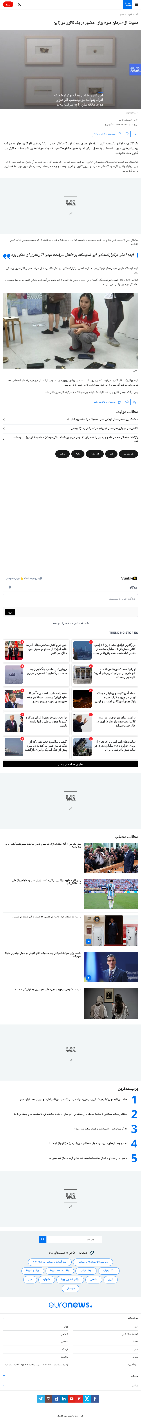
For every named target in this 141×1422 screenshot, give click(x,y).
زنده (8, 4)
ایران (110, 1279)
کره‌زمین (64, 1334)
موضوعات (133, 1318)
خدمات (134, 1376)
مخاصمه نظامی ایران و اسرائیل (93, 1262)
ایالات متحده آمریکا (59, 1271)
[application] (70, 69)
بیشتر (135, 1386)
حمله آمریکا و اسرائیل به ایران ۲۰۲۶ (50, 1262)
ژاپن (78, 454)
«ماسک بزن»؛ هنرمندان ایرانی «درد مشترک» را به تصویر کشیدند (102, 419)
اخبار (130, 14)
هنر (111, 454)
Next (135, 1342)
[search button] (42, 1239)
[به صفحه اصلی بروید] (127, 4)
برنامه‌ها (64, 1357)
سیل (30, 1279)
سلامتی (93, 1279)
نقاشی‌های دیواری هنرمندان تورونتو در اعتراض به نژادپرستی (104, 428)
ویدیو (135, 1357)
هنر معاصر (128, 454)
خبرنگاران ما (132, 1365)
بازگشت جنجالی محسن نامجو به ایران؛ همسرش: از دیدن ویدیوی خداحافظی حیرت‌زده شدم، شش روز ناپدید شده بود (75, 439)
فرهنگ (65, 1349)
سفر (136, 1349)
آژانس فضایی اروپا (70, 1279)
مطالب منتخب (126, 837)
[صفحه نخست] (137, 14)
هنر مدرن (95, 454)
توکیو (62, 454)
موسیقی (70, 1288)
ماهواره (46, 1279)
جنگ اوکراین (109, 1271)
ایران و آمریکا (32, 1271)
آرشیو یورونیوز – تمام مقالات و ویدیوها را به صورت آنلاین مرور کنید (36, 1365)
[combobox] (70, 1239)
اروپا (136, 1326)
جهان (122, 14)
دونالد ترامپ (86, 1271)
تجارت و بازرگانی (130, 1334)
